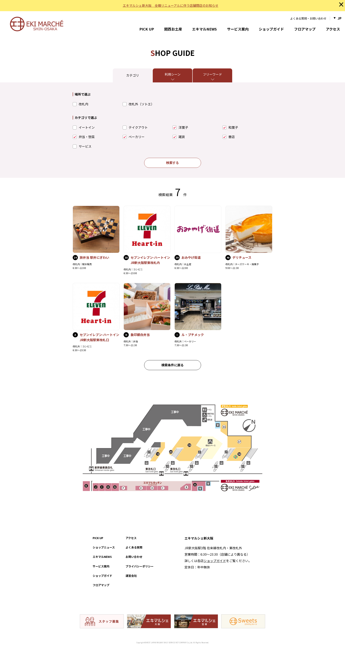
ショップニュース (104, 547)
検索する (172, 162)
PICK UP (146, 29)
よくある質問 (134, 547)
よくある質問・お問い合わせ (308, 18)
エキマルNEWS (204, 29)
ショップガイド (271, 29)
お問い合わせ (134, 557)
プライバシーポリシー (140, 566)
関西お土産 (173, 29)
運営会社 (131, 576)
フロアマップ (305, 29)
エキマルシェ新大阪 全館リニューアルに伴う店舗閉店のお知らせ (170, 5)
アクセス (333, 29)
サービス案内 (238, 29)
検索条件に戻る (172, 365)
